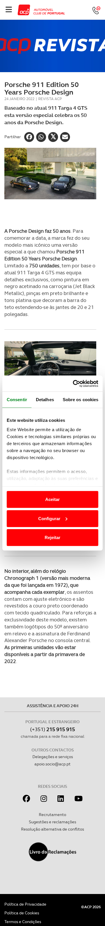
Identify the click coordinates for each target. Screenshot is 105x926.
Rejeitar (52, 537)
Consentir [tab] (17, 399)
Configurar (49, 518)
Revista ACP (50, 98)
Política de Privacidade (25, 904)
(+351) (52, 729)
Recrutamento (52, 814)
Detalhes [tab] (45, 399)
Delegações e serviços (52, 756)
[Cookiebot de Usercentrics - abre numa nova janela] (74, 383)
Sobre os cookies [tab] (81, 399)
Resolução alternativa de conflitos (52, 829)
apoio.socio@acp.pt (52, 764)
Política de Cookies (21, 913)
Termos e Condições (22, 921)
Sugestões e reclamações (52, 821)
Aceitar (52, 499)
